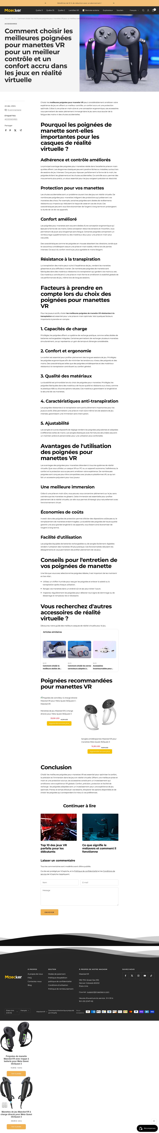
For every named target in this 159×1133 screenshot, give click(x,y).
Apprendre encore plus (59, 723)
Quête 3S (50, 10)
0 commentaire (14, 110)
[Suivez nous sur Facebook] (125, 976)
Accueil (7, 18)
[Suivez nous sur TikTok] (151, 976)
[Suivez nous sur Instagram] (138, 976)
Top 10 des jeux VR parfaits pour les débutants (54, 848)
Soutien (120, 10)
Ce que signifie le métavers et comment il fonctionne (99, 848)
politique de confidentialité (59, 981)
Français (133, 10)
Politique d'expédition (57, 978)
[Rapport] (148, 10)
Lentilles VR (74, 10)
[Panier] (153, 10)
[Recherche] (143, 10)
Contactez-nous (34, 981)
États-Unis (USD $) (10, 1012)
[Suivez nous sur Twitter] (132, 976)
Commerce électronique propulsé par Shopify (61, 1012)
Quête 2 (61, 10)
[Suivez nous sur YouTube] (145, 976)
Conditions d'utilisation (58, 985)
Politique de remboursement (60, 989)
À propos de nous (35, 974)
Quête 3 (39, 10)
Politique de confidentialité (86, 871)
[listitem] (5, 130)
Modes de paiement (57, 974)
